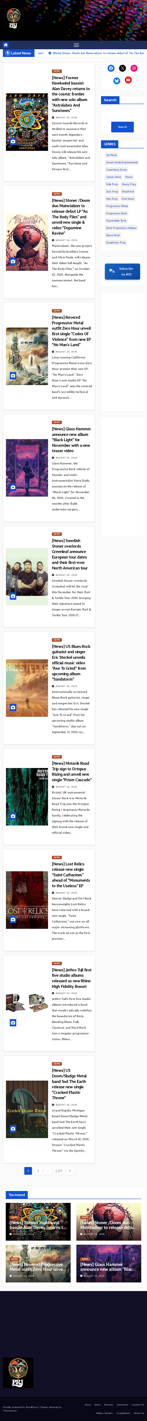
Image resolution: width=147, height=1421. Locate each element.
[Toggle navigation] (76, 45)
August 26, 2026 (66, 117)
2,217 (58, 1171)
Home (88, 1404)
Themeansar (10, 1410)
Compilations (123, 1413)
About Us (139, 1413)
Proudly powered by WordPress (21, 1407)
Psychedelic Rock (116, 220)
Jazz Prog (112, 191)
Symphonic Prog (115, 242)
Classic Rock (113, 176)
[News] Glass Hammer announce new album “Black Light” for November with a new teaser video (71, 439)
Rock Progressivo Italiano (121, 227)
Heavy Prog (129, 184)
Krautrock (128, 191)
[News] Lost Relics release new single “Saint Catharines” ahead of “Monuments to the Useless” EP (71, 874)
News (57, 71)
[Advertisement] (122, 351)
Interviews (122, 1404)
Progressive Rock (116, 213)
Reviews (108, 1404)
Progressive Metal (117, 206)
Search (110, 100)
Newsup (53, 1407)
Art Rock (111, 155)
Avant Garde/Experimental (122, 162)
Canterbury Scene (116, 169)
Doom (128, 176)
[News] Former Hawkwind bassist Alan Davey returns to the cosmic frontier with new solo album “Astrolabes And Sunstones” (71, 94)
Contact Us (138, 1404)
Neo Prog (111, 198)
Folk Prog (112, 184)
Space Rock (113, 235)
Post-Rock (128, 198)
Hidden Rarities (104, 1413)
